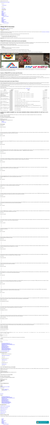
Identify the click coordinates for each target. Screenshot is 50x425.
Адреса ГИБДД (4, 19)
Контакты (3, 14)
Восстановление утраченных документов (7, 397)
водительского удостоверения (45, 31)
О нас (2, 11)
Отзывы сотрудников (6, 16)
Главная (3, 17)
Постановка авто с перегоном (5, 346)
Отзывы (3, 15)
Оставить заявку (4, 9)
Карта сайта (1, 393)
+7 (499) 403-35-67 (28, 88)
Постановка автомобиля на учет (6, 343)
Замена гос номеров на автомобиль (6, 348)
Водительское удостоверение (5, 401)
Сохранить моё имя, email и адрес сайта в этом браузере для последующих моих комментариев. (13, 337)
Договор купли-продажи (5, 399)
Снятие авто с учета (4, 345)
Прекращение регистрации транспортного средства (8, 344)
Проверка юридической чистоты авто (6, 349)
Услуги (3, 12)
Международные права (5, 347)
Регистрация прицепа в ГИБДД (6, 403)
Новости (3, 13)
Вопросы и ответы (4, 21)
